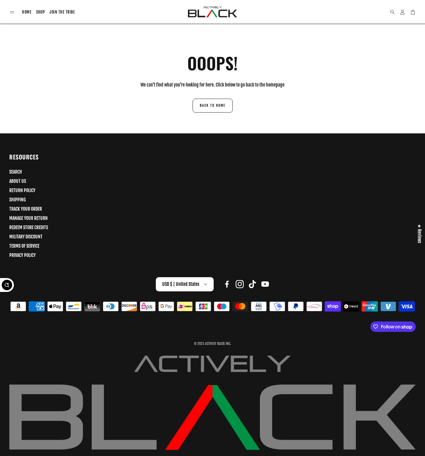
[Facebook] (227, 284)
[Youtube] (265, 284)
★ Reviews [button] (419, 233)
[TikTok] (252, 284)
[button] (12, 12)
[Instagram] (240, 284)
